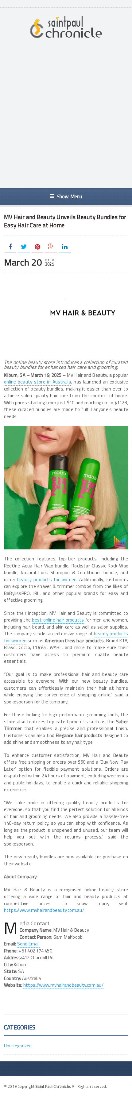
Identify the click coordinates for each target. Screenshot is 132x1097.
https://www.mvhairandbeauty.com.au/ (44, 910)
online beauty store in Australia (37, 381)
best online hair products (58, 619)
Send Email (28, 943)
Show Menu (69, 196)
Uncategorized (18, 1045)
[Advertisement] (66, 113)
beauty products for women (46, 579)
